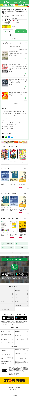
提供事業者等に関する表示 (20, 350)
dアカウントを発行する (14, 387)
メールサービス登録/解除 (6, 335)
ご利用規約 (3, 350)
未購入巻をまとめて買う (15, 46)
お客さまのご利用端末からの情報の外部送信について (20, 362)
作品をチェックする (15, 35)
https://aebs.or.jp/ (13, 374)
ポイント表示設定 (19, 339)
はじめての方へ (6, 331)
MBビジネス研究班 (19, 15)
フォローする (24, 15)
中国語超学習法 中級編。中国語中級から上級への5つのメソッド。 (18, 93)
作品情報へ (13, 38)
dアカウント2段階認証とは (6, 358)
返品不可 (13, 26)
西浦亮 (13, 15)
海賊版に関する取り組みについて (6, 362)
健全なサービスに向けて (20, 354)
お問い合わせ (4, 339)
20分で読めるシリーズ (11, 124)
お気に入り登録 (24, 43)
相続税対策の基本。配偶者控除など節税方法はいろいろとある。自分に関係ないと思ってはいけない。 (18, 81)
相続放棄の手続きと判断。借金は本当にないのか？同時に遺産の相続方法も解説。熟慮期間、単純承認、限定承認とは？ (18, 67)
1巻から (20, 49)
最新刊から (25, 49)
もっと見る (24, 168)
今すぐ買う (22, 31)
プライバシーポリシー (6, 354)
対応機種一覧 (18, 331)
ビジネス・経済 (17, 122)
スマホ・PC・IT (10, 122)
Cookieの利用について (20, 358)
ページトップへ (14, 395)
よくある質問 (18, 335)
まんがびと (8, 120)
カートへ (9, 31)
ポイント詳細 (15, 22)
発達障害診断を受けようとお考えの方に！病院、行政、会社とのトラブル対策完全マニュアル (18, 53)
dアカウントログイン (6, 343)
